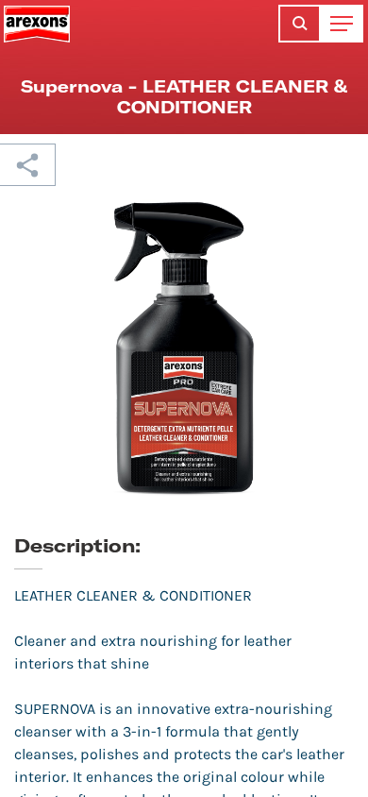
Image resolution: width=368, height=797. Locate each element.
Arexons (37, 23)
